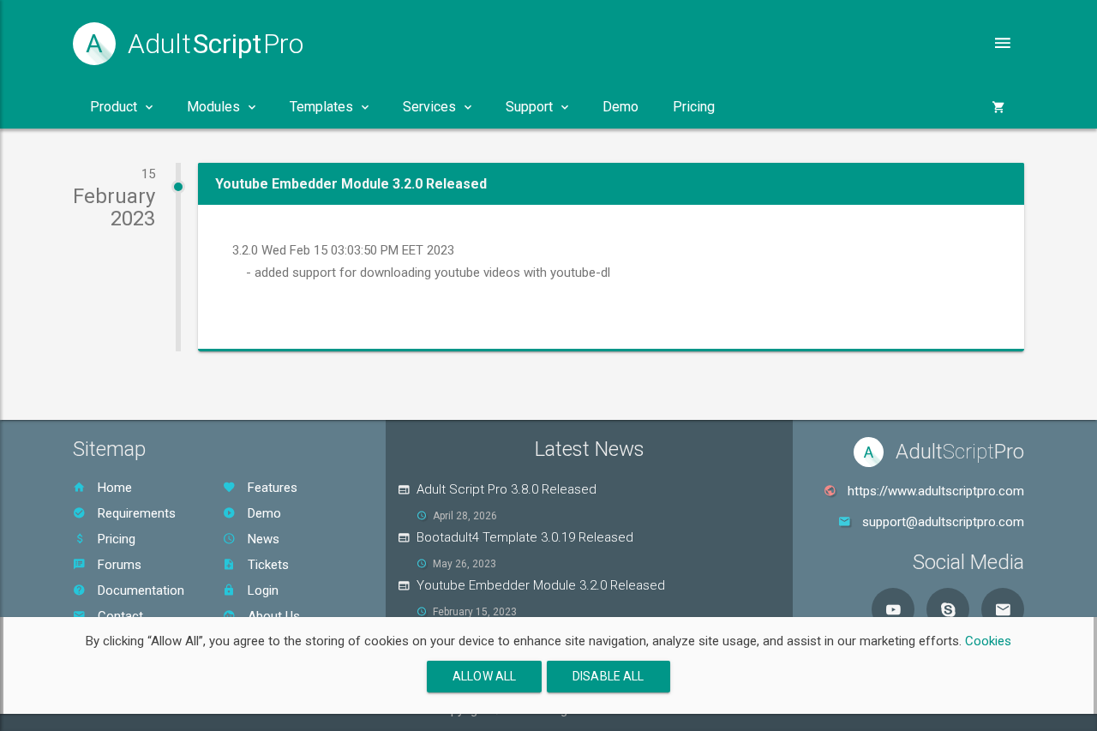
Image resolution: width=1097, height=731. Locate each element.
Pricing (694, 107)
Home (113, 487)
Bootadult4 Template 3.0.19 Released (525, 537)
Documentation (139, 590)
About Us (272, 616)
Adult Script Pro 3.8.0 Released (506, 489)
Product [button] (113, 107)
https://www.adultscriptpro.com (936, 491)
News (261, 539)
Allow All (484, 676)
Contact (118, 616)
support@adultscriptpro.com (943, 522)
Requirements (135, 513)
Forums (117, 564)
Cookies (988, 641)
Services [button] (429, 107)
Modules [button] (213, 107)
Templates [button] (321, 107)
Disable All (608, 676)
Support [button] (529, 107)
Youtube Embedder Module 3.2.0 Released (541, 585)
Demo (620, 107)
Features (270, 487)
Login (261, 590)
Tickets (266, 564)
